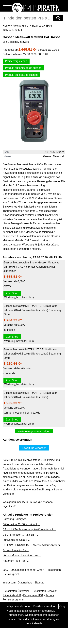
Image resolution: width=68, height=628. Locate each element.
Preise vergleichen (16, 61)
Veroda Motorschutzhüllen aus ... (22, 555)
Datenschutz (25, 582)
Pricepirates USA (33, 595)
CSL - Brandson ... (13, 534)
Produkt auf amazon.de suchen (23, 67)
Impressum (9, 582)
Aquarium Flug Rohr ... (16, 560)
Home (6, 25)
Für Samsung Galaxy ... (16, 539)
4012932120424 (54, 152)
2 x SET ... (32, 534)
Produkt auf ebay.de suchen (21, 74)
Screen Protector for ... (16, 550)
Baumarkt (37, 25)
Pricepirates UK (12, 595)
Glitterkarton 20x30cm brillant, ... (21, 524)
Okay (62, 606)
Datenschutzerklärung (42, 619)
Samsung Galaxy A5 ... (16, 519)
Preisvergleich (21, 25)
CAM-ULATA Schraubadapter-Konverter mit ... (29, 529)
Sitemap (39, 582)
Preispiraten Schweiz (44, 591)
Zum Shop (12, 293)
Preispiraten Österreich (16, 591)
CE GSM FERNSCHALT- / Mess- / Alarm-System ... (32, 545)
